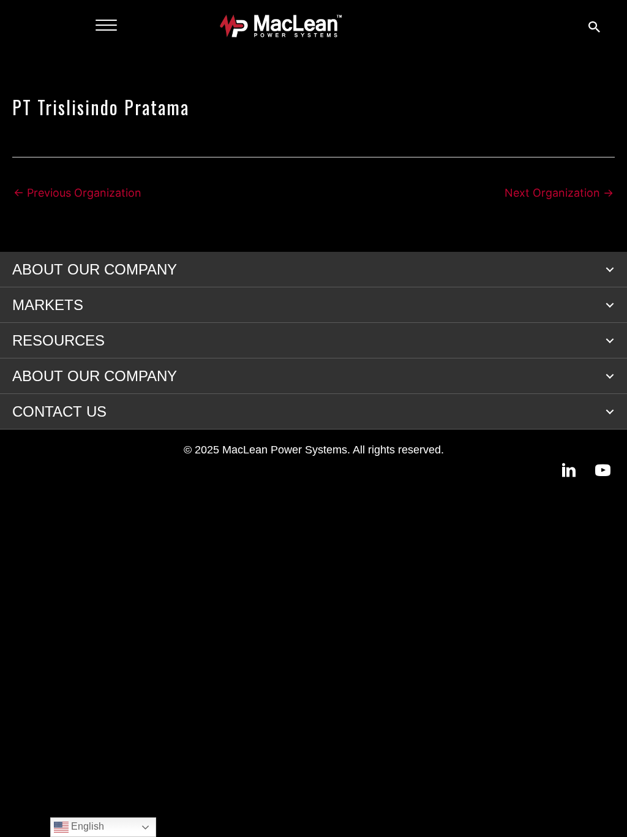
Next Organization (559, 192)
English (86, 826)
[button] (610, 270)
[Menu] (106, 25)
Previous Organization (77, 192)
